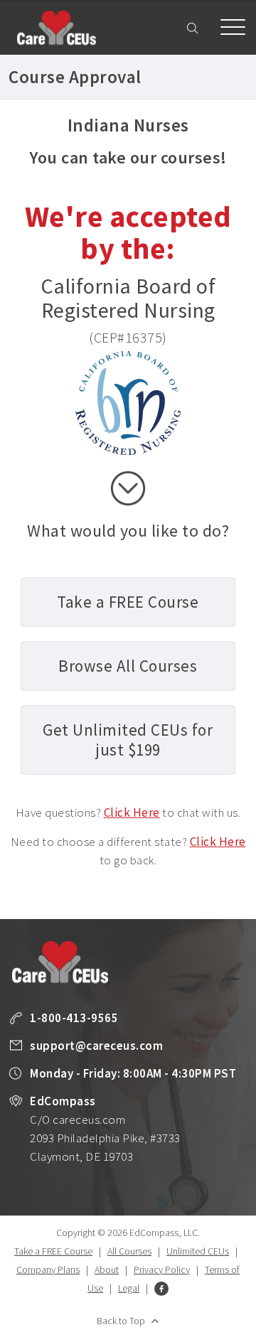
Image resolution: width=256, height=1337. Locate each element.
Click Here (132, 812)
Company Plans (48, 1269)
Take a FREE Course (53, 1251)
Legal (128, 1288)
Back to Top (121, 1320)
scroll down (128, 488)
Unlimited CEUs (197, 1251)
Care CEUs (56, 27)
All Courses (129, 1251)
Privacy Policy (162, 1269)
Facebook (161, 1289)
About (107, 1269)
